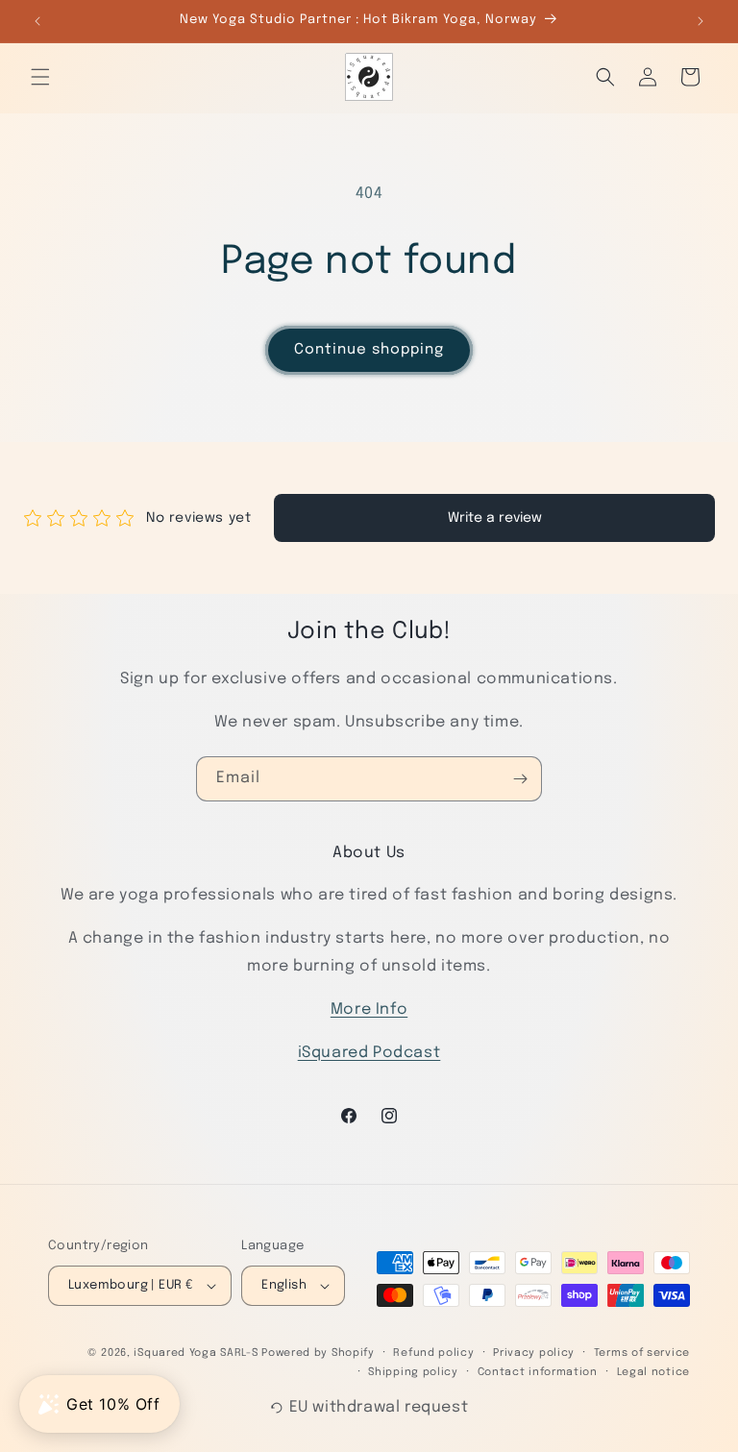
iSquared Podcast (369, 1053)
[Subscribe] (520, 778)
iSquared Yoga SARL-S (196, 1353)
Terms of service (642, 1353)
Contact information (538, 1372)
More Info (369, 1009)
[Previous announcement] (37, 21)
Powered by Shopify (318, 1353)
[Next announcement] (700, 21)
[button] (40, 77)
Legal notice (653, 1372)
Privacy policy (534, 1353)
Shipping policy (413, 1372)
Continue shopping (369, 349)
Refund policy (433, 1353)
